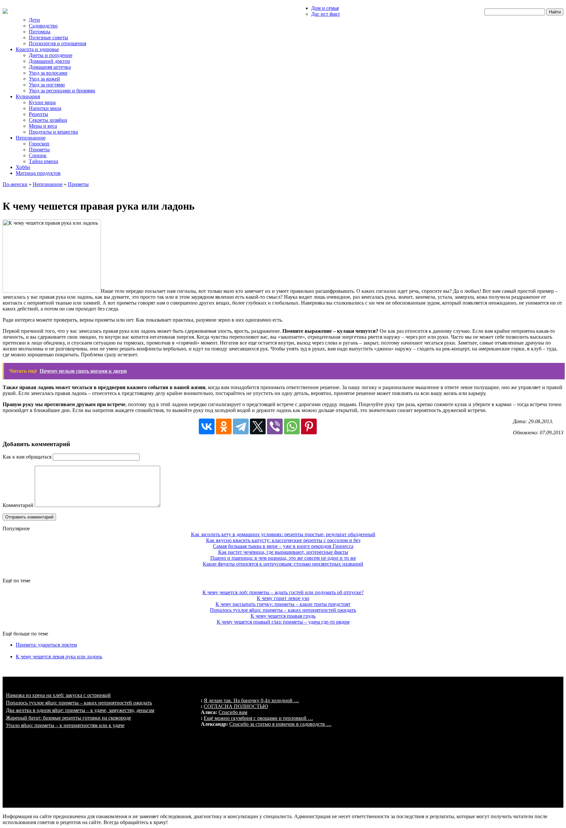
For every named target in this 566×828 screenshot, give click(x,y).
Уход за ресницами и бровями (62, 90)
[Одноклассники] (224, 426)
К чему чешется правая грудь (283, 616)
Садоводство (43, 25)
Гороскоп (39, 143)
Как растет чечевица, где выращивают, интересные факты (283, 552)
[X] (258, 426)
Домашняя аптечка (50, 67)
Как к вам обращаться (27, 457)
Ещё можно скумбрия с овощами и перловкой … (258, 718)
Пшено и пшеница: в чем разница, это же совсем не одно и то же (283, 558)
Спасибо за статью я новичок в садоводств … (280, 724)
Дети (34, 20)
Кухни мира (42, 102)
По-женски (15, 184)
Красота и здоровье (37, 49)
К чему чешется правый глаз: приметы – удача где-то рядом (283, 622)
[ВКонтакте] (207, 426)
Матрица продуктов (38, 173)
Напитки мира (45, 108)
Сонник (38, 155)
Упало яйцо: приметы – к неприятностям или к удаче (65, 725)
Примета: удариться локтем (46, 645)
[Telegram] (241, 426)
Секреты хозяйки (48, 120)
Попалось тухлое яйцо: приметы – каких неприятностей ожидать (283, 610)
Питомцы (39, 31)
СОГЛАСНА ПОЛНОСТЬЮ (236, 706)
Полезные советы (48, 37)
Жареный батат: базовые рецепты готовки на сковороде (68, 718)
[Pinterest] (309, 426)
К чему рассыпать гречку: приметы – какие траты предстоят (283, 604)
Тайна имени (43, 161)
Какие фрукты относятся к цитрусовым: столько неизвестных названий (283, 564)
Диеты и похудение (50, 55)
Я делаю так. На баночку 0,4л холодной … (251, 700)
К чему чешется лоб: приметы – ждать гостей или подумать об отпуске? (283, 592)
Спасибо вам (232, 712)
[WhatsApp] (292, 426)
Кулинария (28, 96)
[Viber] (275, 426)
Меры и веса (43, 126)
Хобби (23, 167)
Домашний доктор (49, 61)
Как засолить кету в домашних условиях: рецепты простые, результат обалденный (283, 534)
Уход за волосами (48, 73)
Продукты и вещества (53, 132)
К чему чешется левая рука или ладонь (59, 656)
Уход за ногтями (47, 84)
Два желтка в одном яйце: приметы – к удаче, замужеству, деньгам (80, 710)
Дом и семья (325, 8)
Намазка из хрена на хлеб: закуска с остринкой (58, 695)
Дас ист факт (325, 14)
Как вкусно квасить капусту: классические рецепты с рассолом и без (283, 540)
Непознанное (31, 138)
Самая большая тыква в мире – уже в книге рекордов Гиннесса (283, 546)
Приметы (39, 149)
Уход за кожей (44, 79)
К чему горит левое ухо (283, 598)
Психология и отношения (57, 43)
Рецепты (38, 114)
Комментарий (18, 505)
